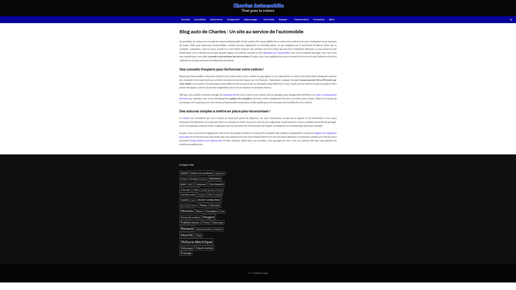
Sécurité (187, 235)
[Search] (510, 20)
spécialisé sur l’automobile (276, 52)
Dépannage (250, 19)
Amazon (184, 179)
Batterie (215, 178)
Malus (203, 205)
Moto (332, 19)
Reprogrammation (204, 229)
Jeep (192, 200)
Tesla (198, 235)
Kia (182, 205)
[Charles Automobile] (258, 8)
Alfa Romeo (220, 173)
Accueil (185, 19)
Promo (206, 222)
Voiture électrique (196, 241)
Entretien (269, 19)
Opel (222, 212)
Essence (202, 195)
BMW (183, 184)
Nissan (199, 211)
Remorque (218, 222)
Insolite (184, 200)
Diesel (220, 190)
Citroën (185, 189)
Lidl (187, 205)
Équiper (283, 19)
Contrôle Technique (208, 190)
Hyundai (218, 195)
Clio (195, 189)
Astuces (204, 179)
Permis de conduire (190, 217)
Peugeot (209, 217)
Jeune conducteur (209, 199)
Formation (319, 19)
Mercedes (215, 205)
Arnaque (194, 178)
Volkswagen (187, 248)
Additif (184, 173)
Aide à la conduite (202, 173)
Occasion (211, 211)
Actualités (200, 19)
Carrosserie (216, 184)
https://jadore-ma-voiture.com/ (206, 140)
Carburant (201, 184)
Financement (301, 19)
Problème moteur (190, 222)
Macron (194, 205)
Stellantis (218, 229)
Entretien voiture (188, 194)
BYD (191, 184)
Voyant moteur (204, 247)
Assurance (216, 19)
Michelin (187, 211)
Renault (187, 228)
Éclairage (186, 253)
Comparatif (233, 19)
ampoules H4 (229, 94)
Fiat (210, 194)
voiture (186, 118)
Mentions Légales (261, 273)
